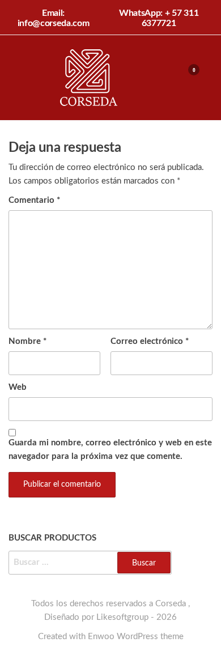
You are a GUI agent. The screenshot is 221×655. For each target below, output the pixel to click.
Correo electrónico (149, 341)
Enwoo (101, 636)
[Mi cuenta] (177, 77)
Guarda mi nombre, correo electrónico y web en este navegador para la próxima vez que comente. (110, 450)
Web (17, 387)
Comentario (34, 200)
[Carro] (188, 78)
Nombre (27, 341)
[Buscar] (166, 77)
